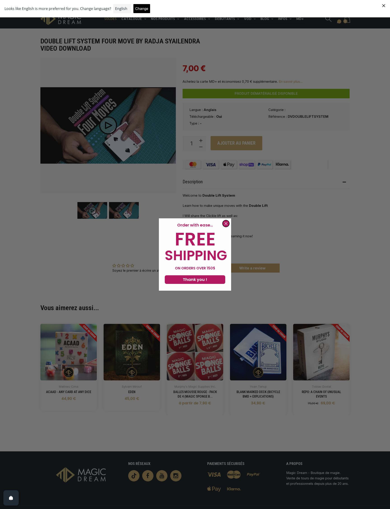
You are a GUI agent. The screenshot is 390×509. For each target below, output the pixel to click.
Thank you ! (195, 279)
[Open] (11, 498)
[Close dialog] (226, 223)
